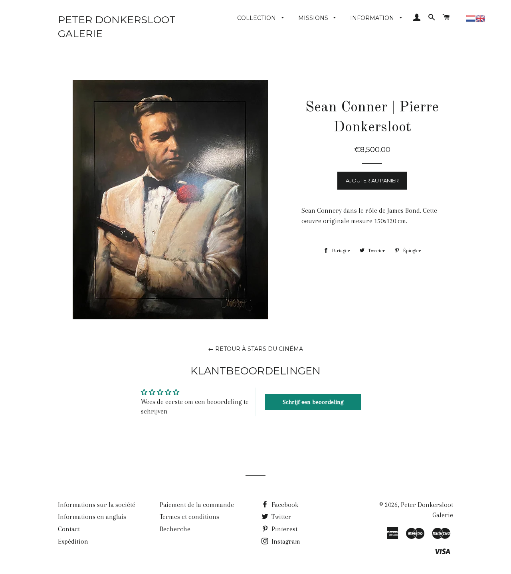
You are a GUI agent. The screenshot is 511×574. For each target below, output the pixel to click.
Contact (69, 529)
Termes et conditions (189, 517)
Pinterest (283, 529)
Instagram (285, 541)
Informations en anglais (92, 517)
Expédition (73, 541)
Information (373, 18)
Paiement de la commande (197, 505)
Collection (257, 18)
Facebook (284, 505)
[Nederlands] (470, 17)
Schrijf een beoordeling (313, 402)
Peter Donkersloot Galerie (117, 27)
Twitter (280, 517)
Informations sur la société (96, 505)
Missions (314, 18)
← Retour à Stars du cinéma (255, 348)
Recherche (175, 529)
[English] (480, 17)
